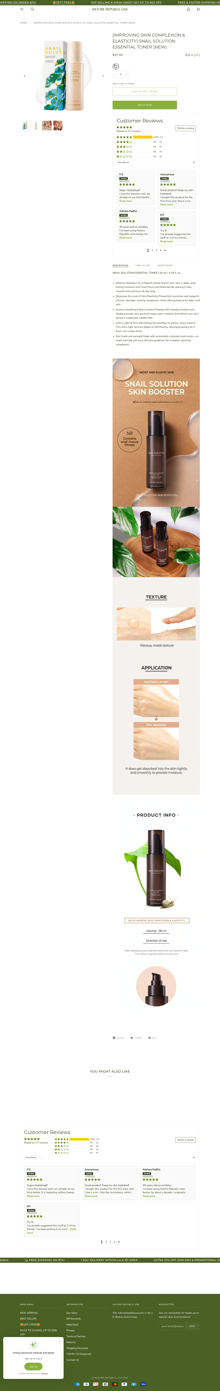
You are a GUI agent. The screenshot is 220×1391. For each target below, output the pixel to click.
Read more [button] (125, 201)
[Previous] (25, 76)
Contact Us (72, 1360)
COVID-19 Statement (78, 1354)
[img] (135, 184)
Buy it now (145, 105)
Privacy (70, 1330)
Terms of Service (75, 1336)
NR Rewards (73, 1318)
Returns (71, 1342)
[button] (124, 137)
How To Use (142, 265)
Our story (71, 1313)
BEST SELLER (28, 1318)
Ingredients (165, 265)
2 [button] (152, 250)
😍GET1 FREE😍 (30, 1324)
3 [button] (156, 250)
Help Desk (72, 1324)
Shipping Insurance (77, 1348)
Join (192, 1326)
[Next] (103, 76)
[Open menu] (22, 9)
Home (23, 23)
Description (120, 265)
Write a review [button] (185, 128)
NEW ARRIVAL (29, 1313)
